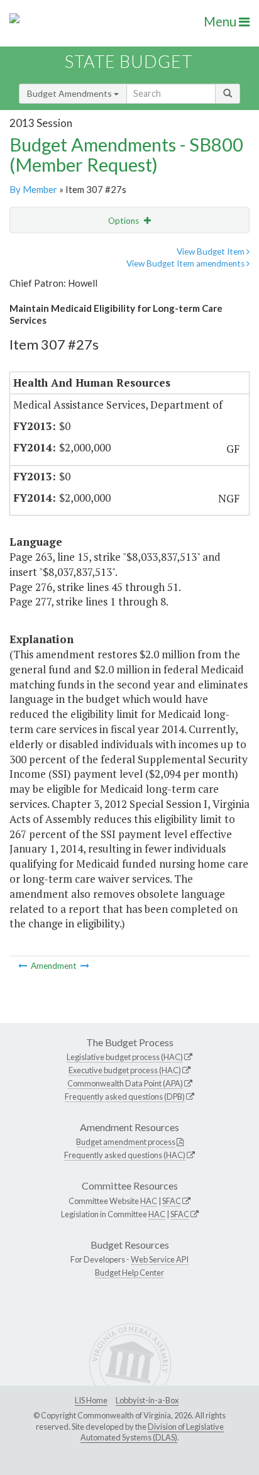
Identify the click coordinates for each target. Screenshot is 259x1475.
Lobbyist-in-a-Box (147, 1400)
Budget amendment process (125, 1142)
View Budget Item (211, 251)
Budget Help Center (129, 1273)
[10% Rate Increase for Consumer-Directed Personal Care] (84, 966)
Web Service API (160, 1259)
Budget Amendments (70, 93)
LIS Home (91, 1400)
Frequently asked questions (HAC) (124, 1155)
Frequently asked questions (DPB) (125, 1096)
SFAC (171, 1201)
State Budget (128, 61)
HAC (148, 1201)
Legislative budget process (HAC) (125, 1057)
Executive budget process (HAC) (125, 1070)
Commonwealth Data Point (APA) (125, 1083)
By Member (33, 189)
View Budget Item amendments (186, 263)
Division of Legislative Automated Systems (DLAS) (152, 1432)
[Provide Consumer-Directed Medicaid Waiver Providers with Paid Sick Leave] (23, 966)
